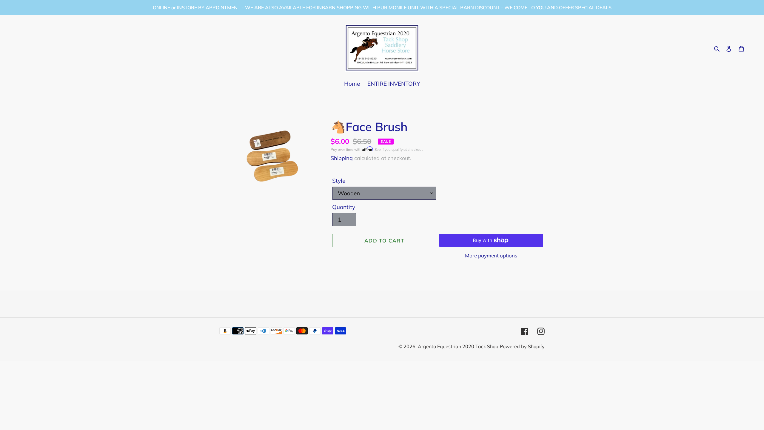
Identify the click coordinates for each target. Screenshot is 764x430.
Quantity (343, 207)
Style (338, 180)
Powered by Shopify (522, 346)
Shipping (342, 158)
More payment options (491, 255)
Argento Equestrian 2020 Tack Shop (458, 346)
